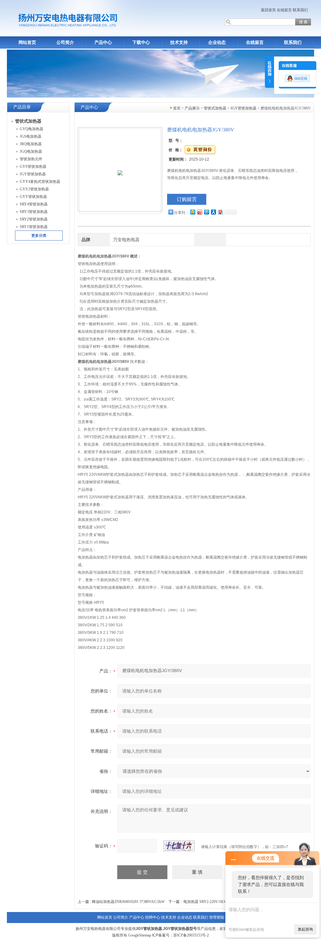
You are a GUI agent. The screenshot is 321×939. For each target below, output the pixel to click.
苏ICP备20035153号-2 (191, 935)
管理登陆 (216, 917)
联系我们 (300, 10)
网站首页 (27, 42)
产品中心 (103, 42)
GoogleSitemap (139, 935)
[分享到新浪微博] (199, 212)
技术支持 (179, 42)
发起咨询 (305, 929)
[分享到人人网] (213, 212)
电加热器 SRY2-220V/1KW (205, 901)
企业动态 (217, 42)
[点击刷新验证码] (179, 846)
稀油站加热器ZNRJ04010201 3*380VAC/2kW (128, 901)
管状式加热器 (215, 108)
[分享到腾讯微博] (206, 212)
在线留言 (284, 10)
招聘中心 (152, 917)
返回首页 (268, 10)
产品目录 (22, 107)
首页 (177, 108)
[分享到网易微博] (220, 212)
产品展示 (192, 108)
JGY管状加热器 (243, 108)
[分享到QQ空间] (192, 212)
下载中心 (141, 42)
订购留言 (187, 199)
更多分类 (38, 235)
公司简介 (65, 42)
